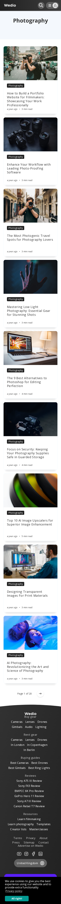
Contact (43, 842)
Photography (15, 85)
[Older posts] (40, 693)
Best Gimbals (17, 768)
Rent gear (30, 735)
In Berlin (29, 750)
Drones (42, 722)
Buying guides (30, 758)
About (43, 838)
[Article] (30, 63)
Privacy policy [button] (13, 891)
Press (16, 842)
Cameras (17, 722)
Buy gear (30, 717)
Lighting (41, 727)
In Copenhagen (37, 745)
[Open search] (41, 5)
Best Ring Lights (39, 768)
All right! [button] (17, 898)
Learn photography (21, 824)
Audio (29, 727)
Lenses (30, 722)
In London (17, 745)
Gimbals (17, 727)
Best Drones (39, 763)
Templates (43, 824)
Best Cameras (19, 763)
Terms (17, 838)
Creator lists (18, 829)
